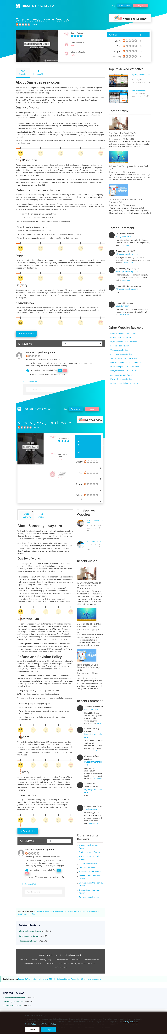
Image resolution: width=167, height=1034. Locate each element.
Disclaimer (76, 960)
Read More (97, 751)
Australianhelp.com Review (121, 375)
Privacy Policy (45, 960)
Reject (32, 1029)
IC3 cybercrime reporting (91, 979)
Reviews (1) (38, 74)
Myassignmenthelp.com (93, 735)
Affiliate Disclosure (91, 960)
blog (113, 5)
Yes (60, 370)
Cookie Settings (60, 967)
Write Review (124, 5)
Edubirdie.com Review (88, 863)
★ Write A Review (26, 333)
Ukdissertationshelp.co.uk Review (124, 383)
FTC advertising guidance (75, 911)
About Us (23, 960)
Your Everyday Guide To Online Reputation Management (89, 585)
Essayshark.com (91, 709)
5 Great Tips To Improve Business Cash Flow (89, 625)
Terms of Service (61, 960)
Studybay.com (90, 809)
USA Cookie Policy (47, 963)
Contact (34, 960)
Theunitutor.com (94, 541)
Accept (48, 1029)
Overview (23, 74)
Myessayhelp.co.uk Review (121, 379)
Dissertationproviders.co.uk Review (124, 366)
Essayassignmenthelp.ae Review (123, 371)
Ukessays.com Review (87, 867)
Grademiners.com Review (89, 852)
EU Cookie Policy (30, 963)
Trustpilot (91, 911)
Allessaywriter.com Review (89, 871)
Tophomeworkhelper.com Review (124, 358)
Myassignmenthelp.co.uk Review (123, 341)
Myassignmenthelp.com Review (123, 333)
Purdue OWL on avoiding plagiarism (48, 911)
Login (140, 5)
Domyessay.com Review (29, 936)
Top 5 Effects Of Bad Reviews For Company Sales (88, 667)
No (65, 370)
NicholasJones (84, 591)
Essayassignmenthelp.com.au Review (125, 362)
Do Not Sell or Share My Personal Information (76, 963)
